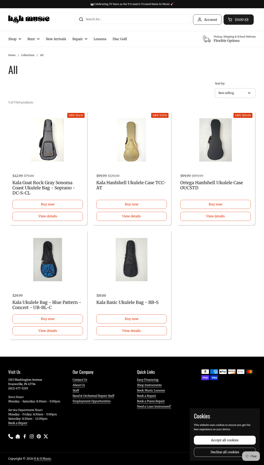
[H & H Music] (29, 19)
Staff (76, 390)
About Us (79, 385)
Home (11, 55)
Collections (27, 55)
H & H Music (42, 458)
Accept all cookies (225, 440)
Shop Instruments (149, 385)
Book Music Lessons (151, 390)
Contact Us (80, 380)
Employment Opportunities (92, 401)
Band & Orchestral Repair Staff (93, 396)
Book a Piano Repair (151, 401)
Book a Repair (17, 423)
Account (210, 20)
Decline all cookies (225, 452)
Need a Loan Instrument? (154, 406)
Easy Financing (147, 380)
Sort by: (220, 83)
